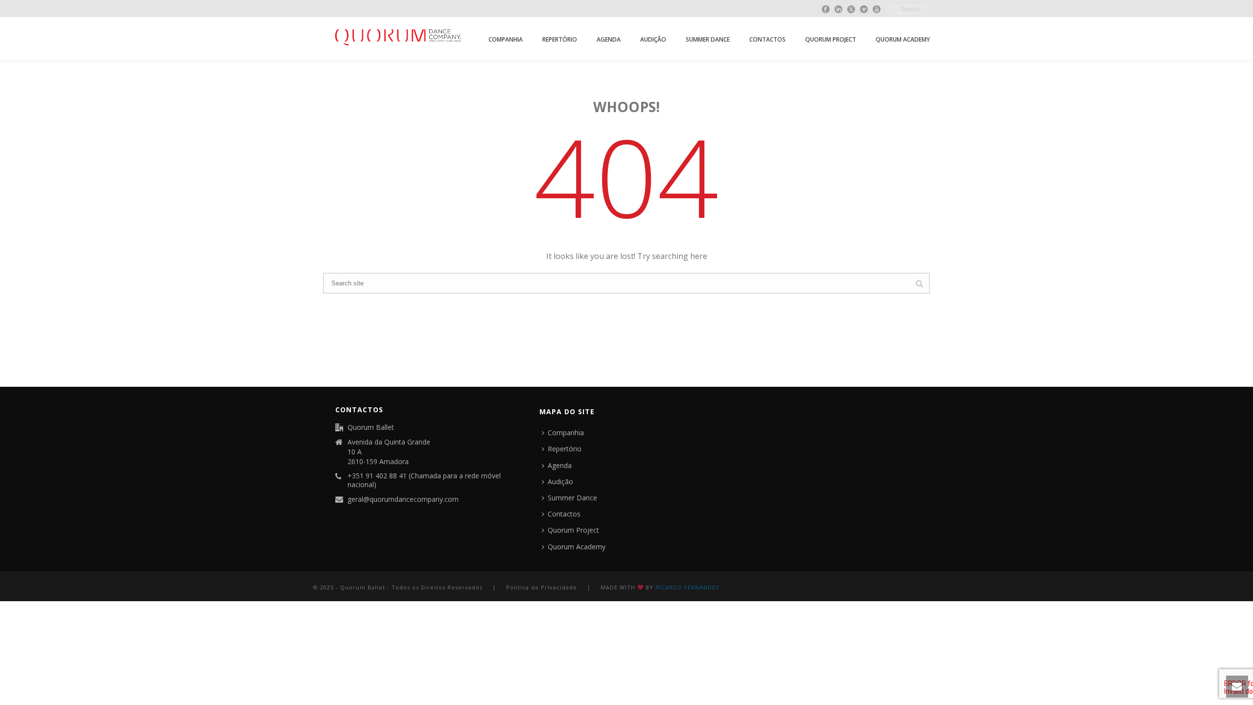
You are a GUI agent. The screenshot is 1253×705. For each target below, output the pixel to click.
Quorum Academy (903, 39)
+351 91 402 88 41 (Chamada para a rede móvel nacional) (424, 480)
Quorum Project (830, 39)
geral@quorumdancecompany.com (403, 499)
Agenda (609, 39)
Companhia (505, 39)
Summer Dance (708, 39)
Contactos (767, 39)
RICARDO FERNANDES (687, 587)
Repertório (559, 39)
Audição (653, 39)
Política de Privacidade (541, 587)
